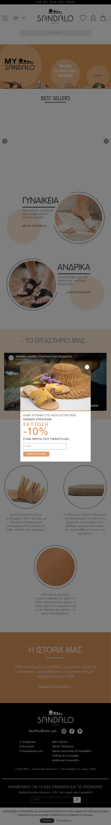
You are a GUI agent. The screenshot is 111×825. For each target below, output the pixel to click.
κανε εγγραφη (36, 454)
